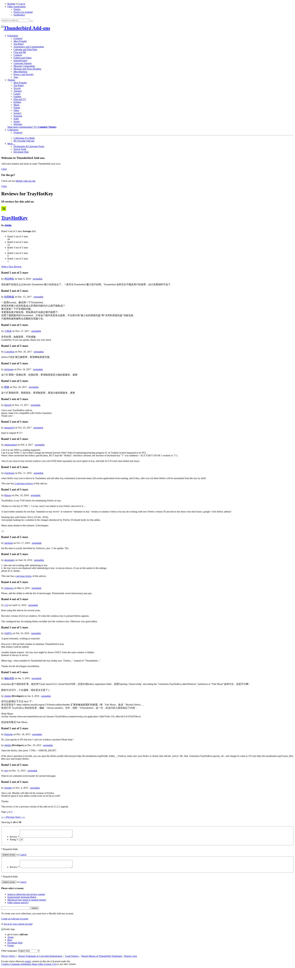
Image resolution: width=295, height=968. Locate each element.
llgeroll (7, 405)
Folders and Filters (22, 57)
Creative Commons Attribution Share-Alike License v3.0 (29, 964)
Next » (18, 817)
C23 (6, 605)
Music (17, 105)
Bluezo (7, 495)
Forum (10, 945)
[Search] (31, 21)
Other (16, 110)
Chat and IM (20, 52)
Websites (18, 124)
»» (23, 817)
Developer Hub (21, 152)
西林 (6, 387)
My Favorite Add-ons (24, 140)
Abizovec (9, 588)
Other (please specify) (18, 902)
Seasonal (18, 116)
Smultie (8, 788)
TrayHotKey (14, 218)
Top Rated (19, 44)
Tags (16, 77)
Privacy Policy (8, 956)
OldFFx (8, 633)
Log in (22, 3)
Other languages (9, 950)
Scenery (17, 113)
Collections (12, 129)
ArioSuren (9, 473)
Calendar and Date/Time (25, 49)
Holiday (17, 102)
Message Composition (24, 66)
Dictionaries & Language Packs (29, 146)
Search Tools (20, 149)
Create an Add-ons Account (14, 918)
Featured (18, 38)
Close (4, 169)
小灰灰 (8, 331)
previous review (24, 576)
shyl (6, 770)
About (10, 937)
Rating (14, 839)
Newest (17, 88)
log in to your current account (18, 924)
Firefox (17, 9)
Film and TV (20, 99)
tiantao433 (9, 427)
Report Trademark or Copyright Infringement (40, 956)
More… (11, 143)
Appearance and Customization (29, 46)
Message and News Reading (27, 69)
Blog (9, 940)
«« (2, 817)
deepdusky (9, 560)
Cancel (23, 854)
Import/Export (20, 60)
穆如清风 (9, 678)
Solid (16, 118)
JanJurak (8, 543)
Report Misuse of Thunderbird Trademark (102, 956)
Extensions (12, 35)
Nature (17, 107)
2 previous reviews (24, 483)
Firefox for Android (23, 12)
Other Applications (16, 6)
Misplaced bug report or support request (26, 899)
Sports (17, 121)
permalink (37, 278)
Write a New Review (11, 266)
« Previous (9, 817)
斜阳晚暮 (9, 296)
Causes (17, 93)
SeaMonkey (19, 15)
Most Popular (20, 41)
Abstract (18, 91)
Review (14, 836)
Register (11, 3)
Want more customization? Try (31, 127)
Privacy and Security (24, 74)
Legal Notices (72, 956)
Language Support (22, 63)
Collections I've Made (24, 138)
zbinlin (8, 225)
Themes (11, 80)
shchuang (9, 369)
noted (28, 961)
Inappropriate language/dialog (21, 897)
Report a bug (130, 956)
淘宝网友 (9, 278)
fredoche (8, 734)
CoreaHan (9, 351)
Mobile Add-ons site (25, 181)
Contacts (18, 55)
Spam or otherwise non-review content (26, 894)
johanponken (10, 444)
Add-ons (40, 28)
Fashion (17, 96)
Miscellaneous (20, 71)
